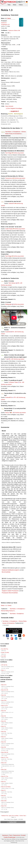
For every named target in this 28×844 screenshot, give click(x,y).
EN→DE (20, 283)
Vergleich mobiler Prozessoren (10, 591)
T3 (6, 359)
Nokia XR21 (4, 700)
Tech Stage (8, 153)
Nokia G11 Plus (4, 757)
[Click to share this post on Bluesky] (15, 635)
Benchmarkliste (6, 572)
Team (10, 835)
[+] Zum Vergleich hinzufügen (14, 108)
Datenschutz (16, 835)
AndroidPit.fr (8, 397)
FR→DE (16, 397)
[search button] (22, 2)
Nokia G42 (3, 695)
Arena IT (7, 412)
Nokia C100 (3, 762)
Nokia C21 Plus (4, 776)
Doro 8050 (3, 656)
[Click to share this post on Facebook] (7, 635)
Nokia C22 (3, 721)
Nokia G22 (3, 731)
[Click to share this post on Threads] (11, 635)
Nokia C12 (3, 726)
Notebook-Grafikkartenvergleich (10, 570)
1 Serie (8, 18)
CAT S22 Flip (4, 665)
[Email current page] (20, 638)
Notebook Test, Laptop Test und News (10, 815)
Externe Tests (23, 815)
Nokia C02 (3, 710)
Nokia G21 (3, 795)
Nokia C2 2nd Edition (6, 786)
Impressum (5, 835)
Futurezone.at (9, 178)
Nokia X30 (3, 742)
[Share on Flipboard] (11, 638)
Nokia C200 (3, 769)
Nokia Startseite (9, 106)
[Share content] (4, 635)
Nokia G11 (3, 790)
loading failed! (4, 822)
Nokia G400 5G (4, 752)
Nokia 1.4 (3, 670)
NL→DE (22, 382)
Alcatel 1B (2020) (5, 652)
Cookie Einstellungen (10, 837)
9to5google (8, 304)
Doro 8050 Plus (4, 649)
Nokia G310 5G (4, 690)
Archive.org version (18, 153)
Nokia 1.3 (3, 605)
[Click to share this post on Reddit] (23, 635)
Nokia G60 (3, 747)
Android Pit (12, 203)
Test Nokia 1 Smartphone (17, 613)
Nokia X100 (3, 806)
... (26, 5)
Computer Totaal (13, 382)
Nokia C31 (3, 736)
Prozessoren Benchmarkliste (10, 593)
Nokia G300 (3, 800)
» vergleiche (14, 111)
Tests (9, 5)
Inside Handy (9, 229)
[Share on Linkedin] (16, 638)
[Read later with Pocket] (7, 638)
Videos (21, 5)
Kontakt (23, 835)
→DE (13, 412)
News (14, 5)
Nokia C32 (3, 716)
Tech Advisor (12, 283)
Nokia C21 (3, 781)
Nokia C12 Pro (4, 705)
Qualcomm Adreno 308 (14, 30)
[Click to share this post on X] (19, 635)
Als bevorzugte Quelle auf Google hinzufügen (15, 630)
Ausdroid (7, 332)
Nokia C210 (3, 684)
